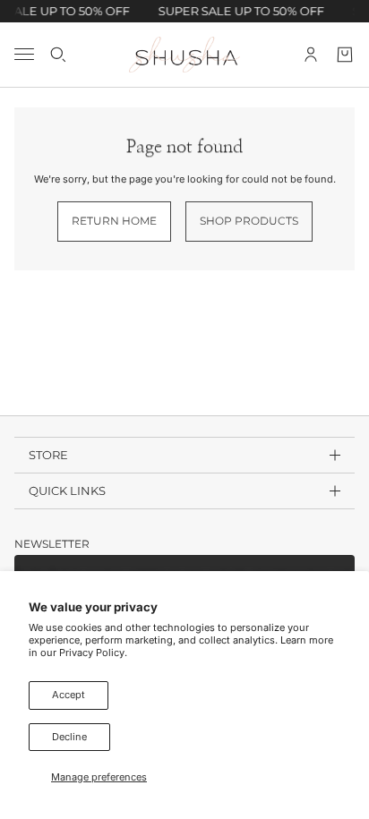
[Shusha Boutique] (184, 55)
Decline (69, 736)
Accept (68, 694)
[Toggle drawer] (24, 54)
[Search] (58, 54)
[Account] (311, 54)
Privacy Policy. (93, 652)
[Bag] (345, 54)
